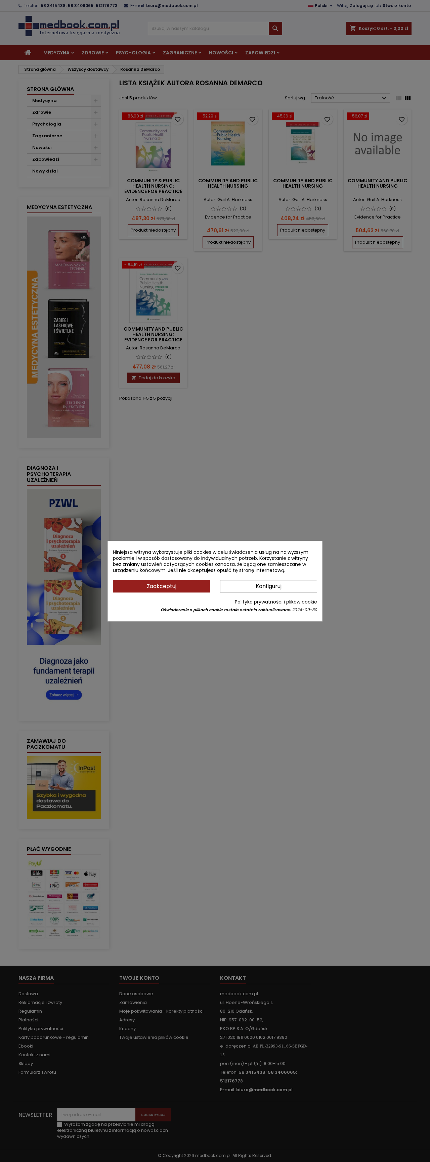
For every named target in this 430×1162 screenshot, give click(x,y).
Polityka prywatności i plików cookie (276, 602)
